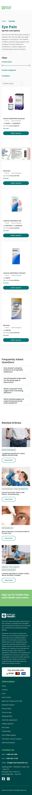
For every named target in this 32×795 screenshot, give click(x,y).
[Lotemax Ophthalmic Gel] (16, 203)
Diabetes (5, 567)
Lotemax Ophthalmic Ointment (14, 273)
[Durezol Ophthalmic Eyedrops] (16, 101)
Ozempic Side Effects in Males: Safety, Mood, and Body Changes (15, 574)
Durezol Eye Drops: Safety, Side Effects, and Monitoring (13, 493)
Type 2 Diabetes (14, 567)
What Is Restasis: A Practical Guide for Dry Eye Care (16, 532)
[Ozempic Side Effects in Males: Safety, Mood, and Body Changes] (16, 554)
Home (4, 21)
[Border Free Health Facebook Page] (3, 779)
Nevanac (6, 325)
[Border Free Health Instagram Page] (8, 779)
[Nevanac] (16, 308)
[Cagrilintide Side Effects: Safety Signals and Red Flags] (16, 437)
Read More (9, 460)
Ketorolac (6, 171)
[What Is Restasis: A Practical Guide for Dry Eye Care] (16, 515)
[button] (16, 370)
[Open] (3, 2)
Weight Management (8, 450)
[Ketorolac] (16, 154)
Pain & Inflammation (21, 489)
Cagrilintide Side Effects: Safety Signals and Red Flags (13, 454)
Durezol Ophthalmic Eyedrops (14, 119)
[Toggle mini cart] (29, 5)
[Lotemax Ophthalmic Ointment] (16, 256)
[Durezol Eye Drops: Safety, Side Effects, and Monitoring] (16, 476)
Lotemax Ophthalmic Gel (12, 221)
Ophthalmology (7, 489)
